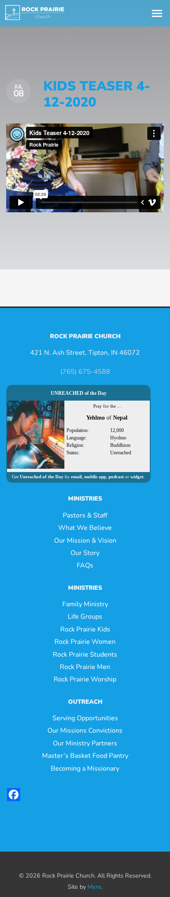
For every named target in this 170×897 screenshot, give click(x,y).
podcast (116, 476)
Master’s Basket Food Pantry (85, 755)
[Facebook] (13, 794)
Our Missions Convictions (85, 730)
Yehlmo (95, 418)
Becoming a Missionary (85, 768)
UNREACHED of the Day (78, 393)
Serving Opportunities (85, 718)
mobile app (95, 476)
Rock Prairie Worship (85, 679)
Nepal (120, 418)
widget (137, 476)
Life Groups (85, 616)
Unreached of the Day (42, 476)
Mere (94, 887)
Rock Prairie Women (85, 641)
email (76, 476)
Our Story (85, 553)
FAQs (85, 565)
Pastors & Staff (85, 515)
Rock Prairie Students (85, 654)
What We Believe (85, 527)
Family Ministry (85, 604)
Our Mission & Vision (85, 540)
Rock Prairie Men (85, 667)
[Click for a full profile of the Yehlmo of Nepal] (35, 434)
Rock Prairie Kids (85, 629)
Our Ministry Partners (85, 743)
